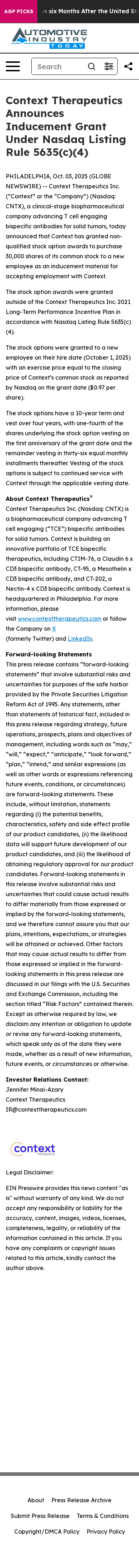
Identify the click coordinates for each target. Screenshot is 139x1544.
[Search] (91, 66)
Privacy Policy (106, 1531)
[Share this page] (128, 66)
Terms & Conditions (103, 1515)
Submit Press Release (40, 1515)
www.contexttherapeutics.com (59, 618)
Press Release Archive (81, 1500)
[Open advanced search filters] (108, 66)
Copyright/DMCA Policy (46, 1531)
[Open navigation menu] (13, 66)
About (35, 1500)
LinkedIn (80, 638)
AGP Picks (18, 11)
